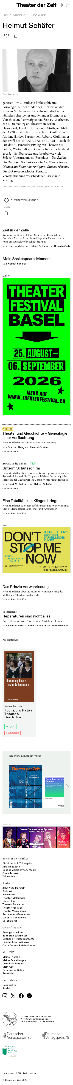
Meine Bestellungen (14, 960)
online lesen (10, 452)
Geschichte (9, 985)
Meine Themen (11, 956)
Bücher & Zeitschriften (15, 858)
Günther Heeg (16, 447)
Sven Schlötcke (17, 625)
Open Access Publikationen (18, 945)
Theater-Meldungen (14, 897)
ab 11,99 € (10, 727)
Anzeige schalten (12, 932)
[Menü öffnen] (4, 5)
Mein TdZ (8, 952)
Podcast (7, 891)
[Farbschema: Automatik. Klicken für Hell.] (61, 5)
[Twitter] (13, 995)
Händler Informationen (15, 942)
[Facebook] (21, 995)
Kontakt (7, 988)
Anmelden (8, 973)
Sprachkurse (9, 920)
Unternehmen (10, 980)
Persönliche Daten (13, 970)
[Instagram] (4, 995)
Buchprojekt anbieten (15, 935)
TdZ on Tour (9, 901)
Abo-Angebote (11, 866)
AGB (18, 1073)
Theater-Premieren (13, 904)
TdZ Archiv (8, 876)
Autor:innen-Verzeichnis (16, 914)
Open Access (10, 873)
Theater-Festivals (12, 907)
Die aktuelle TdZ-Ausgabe (17, 863)
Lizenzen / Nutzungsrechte (18, 938)
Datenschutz (29, 1073)
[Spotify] (29, 995)
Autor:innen (19, 15)
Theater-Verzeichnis (14, 911)
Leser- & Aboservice (14, 917)
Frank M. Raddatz (18, 484)
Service (6, 883)
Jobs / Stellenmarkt (14, 887)
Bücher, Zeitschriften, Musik (19, 869)
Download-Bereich (13, 963)
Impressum (8, 1073)
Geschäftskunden (12, 927)
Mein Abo (8, 966)
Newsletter (9, 894)
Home (5, 15)
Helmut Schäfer (39, 246)
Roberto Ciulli (62, 246)
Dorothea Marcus (18, 246)
